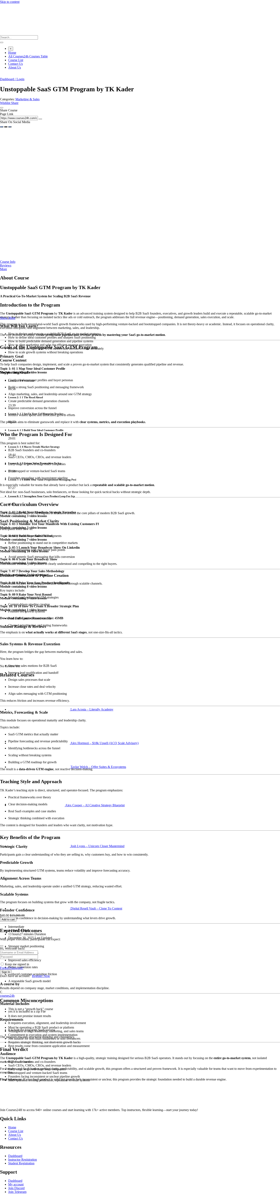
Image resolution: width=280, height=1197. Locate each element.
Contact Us (15, 63)
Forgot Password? (11, 968)
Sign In (6, 972)
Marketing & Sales (27, 99)
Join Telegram (17, 1192)
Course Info (7, 261)
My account (16, 1184)
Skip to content (9, 1)
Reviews (5, 265)
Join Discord (16, 1188)
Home (12, 52)
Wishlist (5, 103)
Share (14, 103)
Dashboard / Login (12, 79)
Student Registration (21, 1163)
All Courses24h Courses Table (28, 56)
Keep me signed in (17, 964)
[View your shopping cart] (2, 75)
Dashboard (15, 1156)
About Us (14, 67)
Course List (15, 60)
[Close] (1, 107)
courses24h (7, 995)
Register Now (41, 976)
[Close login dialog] (1, 945)
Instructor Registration (22, 1159)
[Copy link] (40, 119)
